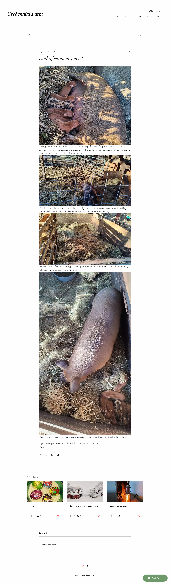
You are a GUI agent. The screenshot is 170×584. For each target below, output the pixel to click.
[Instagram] (82, 565)
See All (140, 477)
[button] (140, 35)
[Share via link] (58, 455)
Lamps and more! (118, 505)
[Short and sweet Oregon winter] (85, 491)
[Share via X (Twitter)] (46, 455)
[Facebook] (87, 565)
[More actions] (129, 51)
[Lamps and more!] (125, 491)
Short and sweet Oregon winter (84, 505)
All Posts (29, 35)
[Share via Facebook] (40, 455)
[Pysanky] (45, 491)
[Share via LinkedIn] (52, 455)
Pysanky (33, 505)
